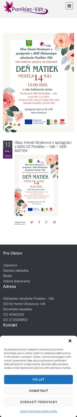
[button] (70, 341)
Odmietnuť (38, 391)
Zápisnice (10, 265)
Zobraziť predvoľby (38, 402)
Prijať (39, 379)
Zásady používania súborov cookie (38, 411)
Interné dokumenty (16, 281)
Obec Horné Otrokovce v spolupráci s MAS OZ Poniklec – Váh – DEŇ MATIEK (43, 146)
